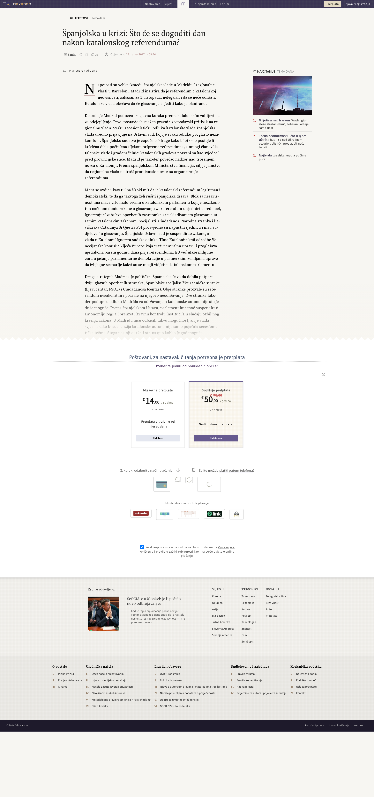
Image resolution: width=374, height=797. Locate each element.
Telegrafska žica (276, 596)
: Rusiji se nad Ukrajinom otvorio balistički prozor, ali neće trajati (282, 141)
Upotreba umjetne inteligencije (179, 699)
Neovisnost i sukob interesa (108, 693)
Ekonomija (248, 602)
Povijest (246, 615)
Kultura (246, 609)
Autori (269, 609)
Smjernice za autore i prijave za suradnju (262, 693)
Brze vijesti (272, 602)
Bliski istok (218, 615)
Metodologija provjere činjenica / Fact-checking (121, 699)
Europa (216, 596)
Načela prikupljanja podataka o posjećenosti (187, 693)
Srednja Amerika (222, 635)
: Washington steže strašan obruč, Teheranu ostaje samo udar (284, 123)
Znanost (246, 628)
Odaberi (158, 438)
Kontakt (301, 693)
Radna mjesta (245, 686)
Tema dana (248, 596)
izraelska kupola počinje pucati (282, 157)
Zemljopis (248, 641)
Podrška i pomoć (306, 680)
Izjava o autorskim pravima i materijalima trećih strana (193, 686)
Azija (215, 609)
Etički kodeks (100, 706)
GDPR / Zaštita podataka (175, 706)
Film (244, 635)
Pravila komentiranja (249, 680)
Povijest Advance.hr (70, 680)
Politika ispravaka (171, 680)
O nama (63, 686)
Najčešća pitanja (306, 673)
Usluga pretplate (306, 686)
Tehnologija (249, 622)
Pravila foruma (246, 673)
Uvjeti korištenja (170, 673)
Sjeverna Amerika (223, 628)
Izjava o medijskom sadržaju (109, 680)
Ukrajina (217, 602)
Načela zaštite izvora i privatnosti (112, 686)
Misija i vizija (66, 673)
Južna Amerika (221, 622)
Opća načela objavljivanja (108, 673)
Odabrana (216, 438)
